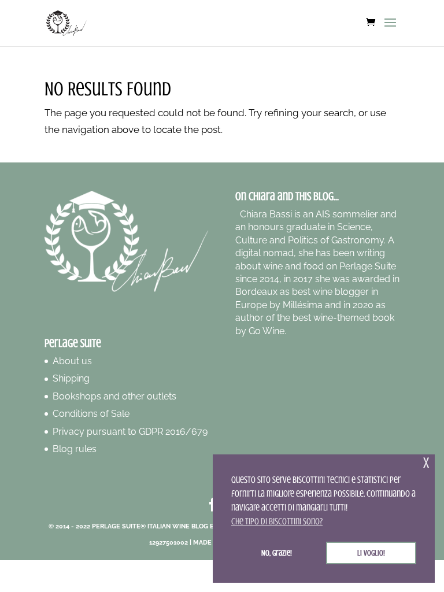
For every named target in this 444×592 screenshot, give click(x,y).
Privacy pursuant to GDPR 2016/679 (130, 431)
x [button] (426, 462)
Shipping (71, 378)
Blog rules (75, 448)
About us (72, 361)
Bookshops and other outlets (114, 396)
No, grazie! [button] (276, 552)
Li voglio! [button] (371, 552)
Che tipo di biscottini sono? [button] (277, 521)
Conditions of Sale (91, 413)
